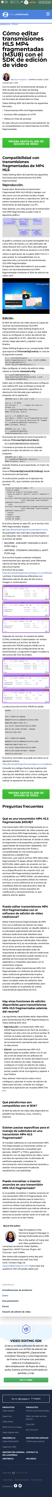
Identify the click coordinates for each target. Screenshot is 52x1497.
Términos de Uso (36, 1480)
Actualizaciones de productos (17, 1290)
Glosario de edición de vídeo (16, 1312)
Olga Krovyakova (20, 79)
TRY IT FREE (26, 1380)
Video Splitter (8, 1411)
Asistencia (5, 24)
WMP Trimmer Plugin (12, 1427)
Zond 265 (30, 1424)
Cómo (15, 24)
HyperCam (7, 1416)
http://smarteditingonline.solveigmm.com (26, 529)
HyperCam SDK (9, 1447)
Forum (5, 1306)
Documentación (10, 1301)
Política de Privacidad (22, 1480)
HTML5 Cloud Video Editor (37, 1411)
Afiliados (31, 1458)
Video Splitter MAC (10, 1432)
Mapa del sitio (8, 1480)
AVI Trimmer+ (32, 1430)
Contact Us (32, 1452)
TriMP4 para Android (35, 1441)
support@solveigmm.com (15, 1266)
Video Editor (7, 1421)
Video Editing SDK (10, 1441)
